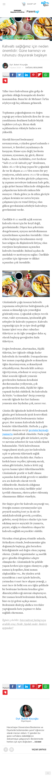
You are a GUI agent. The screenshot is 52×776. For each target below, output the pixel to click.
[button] (4, 4)
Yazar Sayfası (39, 749)
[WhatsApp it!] (46, 75)
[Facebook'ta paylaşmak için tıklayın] (13, 75)
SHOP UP (31, 4)
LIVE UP (8, 37)
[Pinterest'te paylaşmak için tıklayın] (33, 75)
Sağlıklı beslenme (24, 37)
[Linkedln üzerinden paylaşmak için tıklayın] (26, 75)
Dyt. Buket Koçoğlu (19, 65)
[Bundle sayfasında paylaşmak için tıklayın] (5, 81)
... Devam (36, 742)
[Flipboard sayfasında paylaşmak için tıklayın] (39, 74)
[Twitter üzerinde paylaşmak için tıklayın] (19, 75)
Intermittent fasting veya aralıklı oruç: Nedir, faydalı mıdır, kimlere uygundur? (24, 624)
